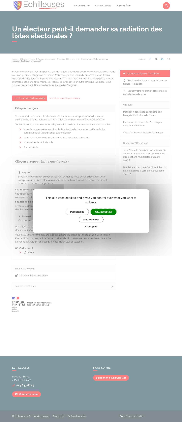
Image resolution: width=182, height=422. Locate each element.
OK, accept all (103, 211)
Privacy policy (91, 226)
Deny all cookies (91, 219)
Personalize (77, 211)
